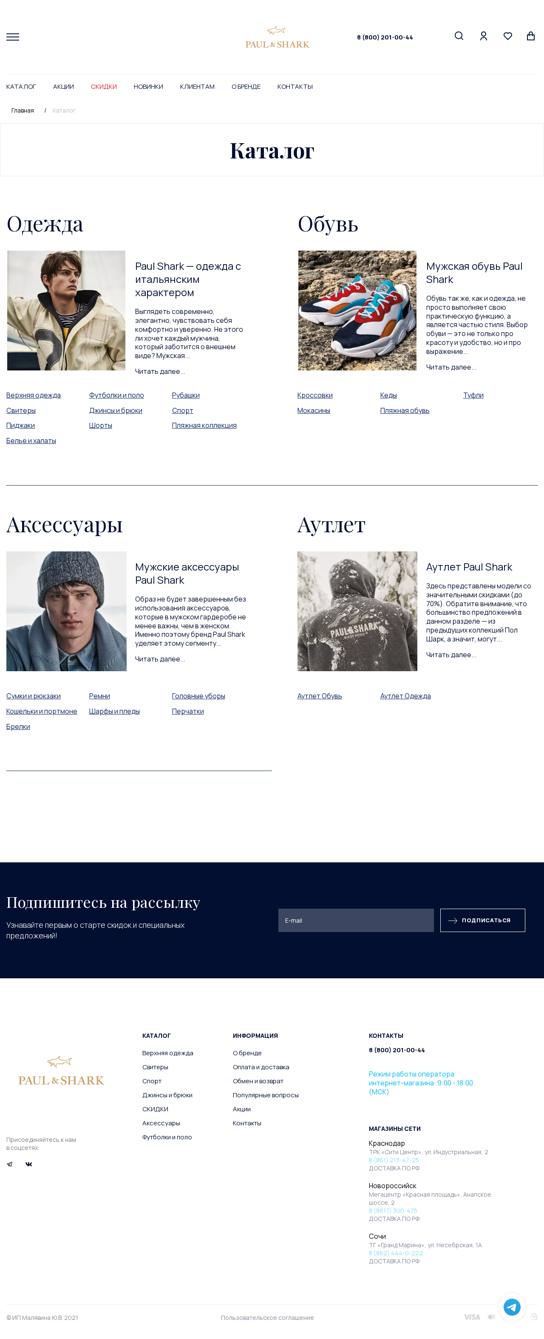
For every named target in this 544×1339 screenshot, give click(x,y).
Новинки (148, 86)
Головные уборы (198, 696)
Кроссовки (315, 395)
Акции (63, 86)
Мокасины (314, 410)
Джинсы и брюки (115, 410)
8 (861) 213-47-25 (394, 1160)
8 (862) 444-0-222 (396, 1253)
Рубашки (186, 395)
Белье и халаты (31, 440)
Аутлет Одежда (405, 696)
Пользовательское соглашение (267, 1318)
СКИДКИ (104, 86)
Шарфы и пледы (114, 711)
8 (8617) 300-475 (393, 1210)
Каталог (21, 86)
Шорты (100, 425)
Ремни (99, 696)
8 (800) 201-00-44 (385, 37)
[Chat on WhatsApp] (512, 1307)
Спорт (182, 410)
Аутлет (332, 524)
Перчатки (188, 711)
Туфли (473, 395)
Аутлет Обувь (320, 696)
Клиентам (197, 86)
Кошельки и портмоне (41, 711)
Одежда (44, 223)
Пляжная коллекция (204, 425)
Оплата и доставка (261, 1066)
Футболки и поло (116, 395)
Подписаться (486, 920)
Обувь (328, 223)
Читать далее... (160, 371)
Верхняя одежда (33, 395)
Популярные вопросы (266, 1094)
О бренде (246, 86)
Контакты (295, 86)
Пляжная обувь (405, 410)
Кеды (388, 395)
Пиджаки (20, 425)
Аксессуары (64, 524)
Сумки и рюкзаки (33, 696)
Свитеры (21, 410)
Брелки (18, 726)
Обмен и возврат (258, 1080)
